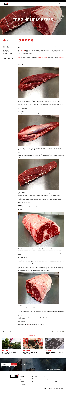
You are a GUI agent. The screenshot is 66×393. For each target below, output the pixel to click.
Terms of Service (6, 367)
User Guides (33, 381)
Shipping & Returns (23, 384)
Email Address (4, 364)
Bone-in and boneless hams (56, 56)
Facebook (19, 364)
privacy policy (61, 369)
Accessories (56, 379)
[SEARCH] (56, 3)
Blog (55, 382)
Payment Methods (23, 382)
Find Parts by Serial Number (47, 379)
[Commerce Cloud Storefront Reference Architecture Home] (6, 4)
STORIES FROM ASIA (8, 58)
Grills (55, 378)
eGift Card (56, 376)
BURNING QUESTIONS (6, 51)
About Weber (22, 376)
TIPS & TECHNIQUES (8, 56)
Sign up (14, 364)
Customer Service (34, 376)
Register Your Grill (34, 378)
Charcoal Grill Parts (46, 378)
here (29, 324)
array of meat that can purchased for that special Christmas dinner (33, 56)
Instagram (21, 364)
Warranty (33, 379)
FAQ (32, 382)
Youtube (24, 364)
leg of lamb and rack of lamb (42, 57)
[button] (11, 3)
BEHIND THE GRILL (8, 53)
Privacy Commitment (23, 378)
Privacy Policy (22, 379)
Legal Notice (22, 381)
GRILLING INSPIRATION (6, 47)
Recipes (56, 381)
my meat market (22, 50)
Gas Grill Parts (45, 376)
